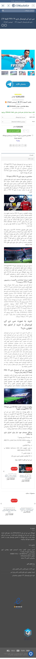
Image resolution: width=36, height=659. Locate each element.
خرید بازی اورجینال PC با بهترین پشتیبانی (23, 575)
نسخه (33, 121)
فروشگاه (25, 653)
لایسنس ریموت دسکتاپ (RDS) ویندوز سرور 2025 (10, 475)
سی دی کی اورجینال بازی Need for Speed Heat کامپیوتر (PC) (9, 510)
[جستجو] (3, 10)
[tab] (18, 155)
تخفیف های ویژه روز (18, 655)
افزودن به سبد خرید (13, 131)
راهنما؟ (18, 141)
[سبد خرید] (2, 5)
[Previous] (31, 60)
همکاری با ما (10, 655)
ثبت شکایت (25, 655)
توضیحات (31, 155)
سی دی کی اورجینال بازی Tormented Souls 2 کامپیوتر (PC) (25, 477)
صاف (34, 114)
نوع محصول (32, 117)
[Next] (2, 60)
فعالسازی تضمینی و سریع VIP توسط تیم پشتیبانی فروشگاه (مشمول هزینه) (17, 137)
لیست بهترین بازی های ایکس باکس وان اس (23, 572)
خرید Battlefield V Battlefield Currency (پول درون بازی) (27, 509)
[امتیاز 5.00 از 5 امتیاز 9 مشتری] (18, 94)
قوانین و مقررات (7, 653)
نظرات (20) (30, 159)
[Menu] (33, 5)
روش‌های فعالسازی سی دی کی (17, 653)
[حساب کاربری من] (8, 5)
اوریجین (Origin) (8, 22)
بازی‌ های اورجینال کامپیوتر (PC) (23, 22)
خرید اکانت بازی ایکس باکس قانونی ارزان (23, 569)
